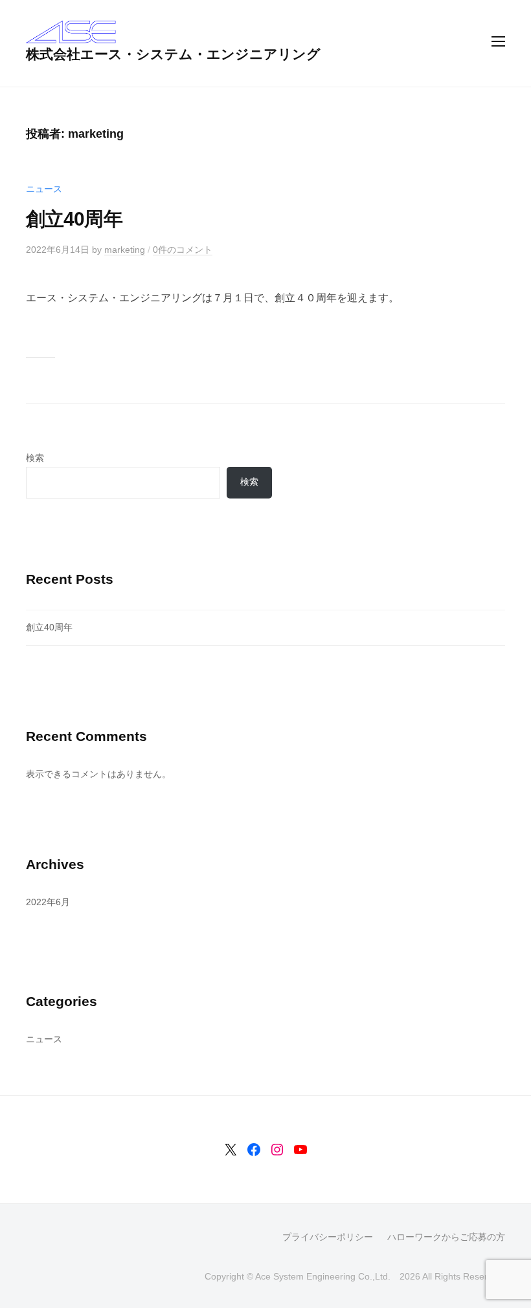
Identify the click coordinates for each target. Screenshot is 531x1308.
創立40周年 (74, 219)
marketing (124, 249)
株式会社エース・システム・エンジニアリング (173, 54)
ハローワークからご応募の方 (446, 1237)
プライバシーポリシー (327, 1237)
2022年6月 (48, 902)
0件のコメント (182, 249)
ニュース (44, 189)
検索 (35, 458)
